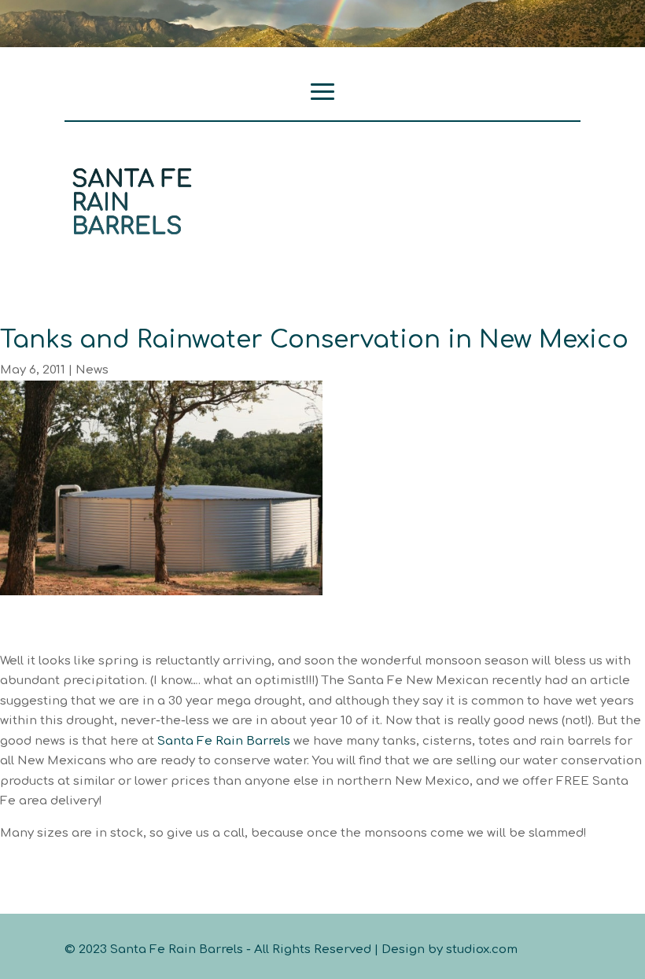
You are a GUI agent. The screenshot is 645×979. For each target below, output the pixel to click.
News (92, 370)
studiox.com (482, 949)
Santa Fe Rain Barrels (223, 741)
